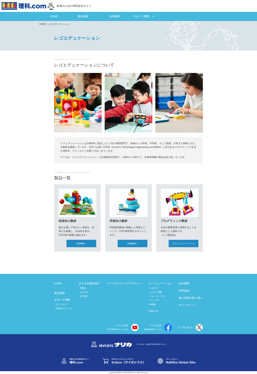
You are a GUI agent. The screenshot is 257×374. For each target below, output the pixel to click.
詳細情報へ (81, 243)
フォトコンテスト (157, 296)
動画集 (152, 304)
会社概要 (184, 283)
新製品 (83, 288)
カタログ (153, 288)
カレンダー (154, 300)
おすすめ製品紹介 (89, 283)
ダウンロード (61, 304)
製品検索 (59, 293)
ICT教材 (84, 296)
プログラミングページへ (183, 243)
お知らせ (153, 310)
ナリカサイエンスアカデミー (124, 283)
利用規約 (184, 290)
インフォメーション (160, 283)
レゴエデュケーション (58, 24)
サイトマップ (187, 305)
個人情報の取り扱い (191, 297)
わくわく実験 (155, 292)
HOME (42, 24)
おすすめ (84, 292)
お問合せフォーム (63, 308)
